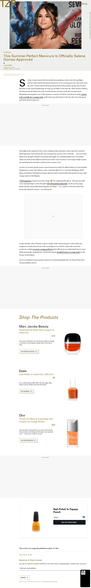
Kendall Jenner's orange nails (68, 252)
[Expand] (82, 571)
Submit (23, 577)
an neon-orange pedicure (43, 249)
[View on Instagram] (53, 216)
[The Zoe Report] (8, 3)
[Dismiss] (88, 571)
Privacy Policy (54, 581)
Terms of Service (45, 581)
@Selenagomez (26, 181)
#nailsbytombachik (59, 184)
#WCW (49, 184)
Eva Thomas (8, 65)
